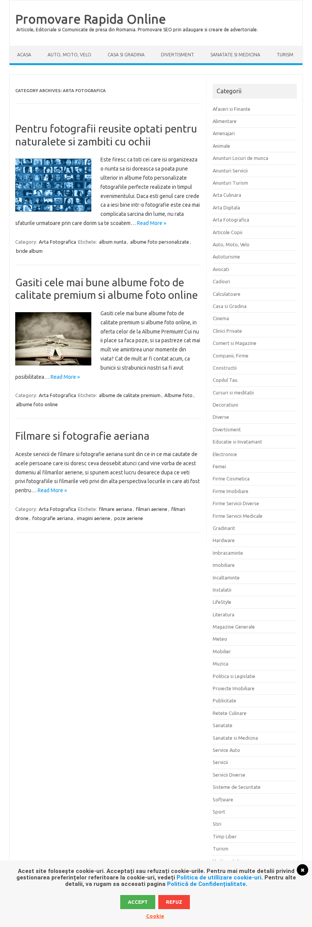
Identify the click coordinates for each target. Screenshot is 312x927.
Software (223, 799)
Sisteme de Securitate (237, 787)
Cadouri (221, 281)
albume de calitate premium (130, 395)
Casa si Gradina (126, 54)
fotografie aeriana (52, 518)
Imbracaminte (228, 552)
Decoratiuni (225, 404)
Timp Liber (225, 836)
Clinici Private (227, 330)
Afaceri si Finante (231, 109)
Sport (219, 811)
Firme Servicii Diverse (236, 503)
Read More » (151, 223)
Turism (285, 54)
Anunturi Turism (230, 182)
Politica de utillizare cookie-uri (219, 877)
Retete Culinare (230, 713)
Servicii (220, 762)
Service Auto (226, 750)
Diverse (221, 417)
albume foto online (37, 404)
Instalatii (222, 589)
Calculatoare (226, 294)
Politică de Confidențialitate (206, 884)
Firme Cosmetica (231, 478)
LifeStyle (222, 602)
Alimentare (225, 121)
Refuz (174, 902)
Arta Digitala (226, 207)
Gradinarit (224, 528)
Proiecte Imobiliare (234, 688)
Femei (219, 466)
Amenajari (224, 133)
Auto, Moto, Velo (69, 54)
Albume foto (178, 395)
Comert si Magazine (234, 343)
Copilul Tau (225, 380)
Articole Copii (227, 232)
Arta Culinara (227, 195)
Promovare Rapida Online (90, 18)
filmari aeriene (151, 509)
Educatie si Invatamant (237, 441)
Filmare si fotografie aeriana (82, 436)
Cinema (221, 318)
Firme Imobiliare (230, 491)
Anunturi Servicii (230, 170)
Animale (221, 145)
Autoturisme (226, 256)
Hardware (224, 540)
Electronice (225, 454)
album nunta (112, 241)
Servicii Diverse (229, 774)
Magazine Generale (234, 626)
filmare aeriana (115, 509)
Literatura (223, 614)
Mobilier (222, 651)
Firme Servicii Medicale (238, 516)
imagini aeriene (93, 518)
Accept (138, 902)
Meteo (220, 638)
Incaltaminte (226, 577)
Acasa (24, 54)
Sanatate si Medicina (235, 54)
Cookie (155, 916)
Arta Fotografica (57, 241)
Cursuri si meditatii (233, 392)
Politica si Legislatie (234, 676)
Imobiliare (224, 565)
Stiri (217, 823)
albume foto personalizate (159, 241)
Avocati (221, 269)
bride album (29, 251)
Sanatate (222, 725)
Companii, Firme (230, 355)
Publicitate (224, 700)
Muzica (220, 663)
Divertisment (177, 54)
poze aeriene (128, 518)
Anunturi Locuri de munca (240, 158)
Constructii (225, 367)
